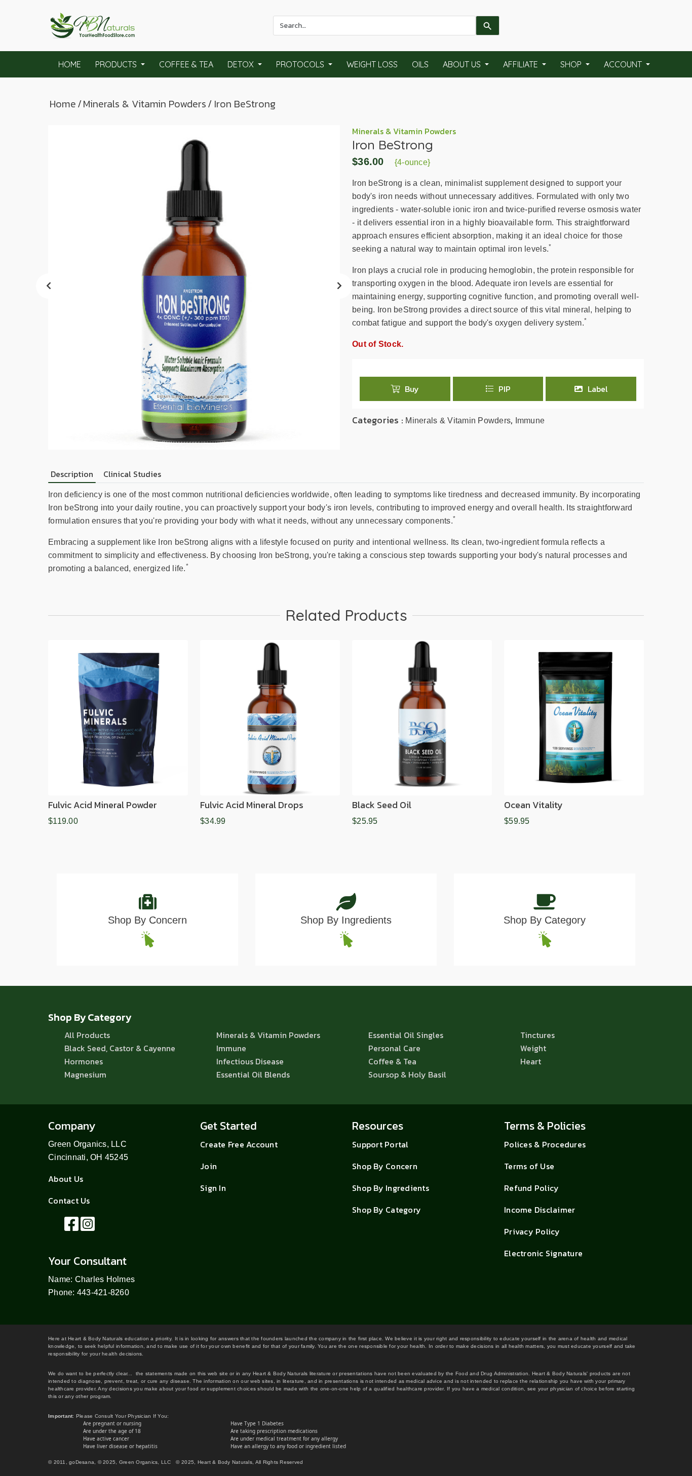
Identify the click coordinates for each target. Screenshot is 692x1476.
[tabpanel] (346, 531)
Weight (533, 1048)
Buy (412, 389)
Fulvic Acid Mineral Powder (102, 805)
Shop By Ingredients (346, 920)
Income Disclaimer (539, 1210)
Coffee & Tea (186, 64)
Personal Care (394, 1048)
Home (69, 64)
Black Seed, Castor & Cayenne (119, 1048)
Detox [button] (241, 64)
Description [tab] (72, 474)
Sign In (213, 1188)
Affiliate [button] (521, 64)
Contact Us (69, 1200)
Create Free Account (239, 1144)
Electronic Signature (543, 1253)
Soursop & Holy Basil (407, 1074)
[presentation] (48, 286)
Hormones (83, 1061)
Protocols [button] (301, 64)
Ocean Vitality (533, 805)
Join (208, 1166)
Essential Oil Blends (253, 1074)
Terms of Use (529, 1166)
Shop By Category (545, 920)
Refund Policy (531, 1188)
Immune (530, 420)
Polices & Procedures (545, 1144)
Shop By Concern (147, 920)
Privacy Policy (532, 1231)
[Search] (487, 25)
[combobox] (374, 25)
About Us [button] (463, 64)
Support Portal (380, 1144)
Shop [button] (572, 64)
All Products (87, 1035)
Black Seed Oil (381, 805)
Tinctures (537, 1035)
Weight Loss (372, 64)
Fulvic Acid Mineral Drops (251, 805)
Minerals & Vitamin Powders (144, 104)
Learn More (118, 790)
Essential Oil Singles (405, 1035)
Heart (530, 1061)
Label (598, 389)
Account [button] (624, 64)
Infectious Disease (250, 1061)
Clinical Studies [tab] (132, 474)
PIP (504, 389)
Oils (420, 64)
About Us (65, 1179)
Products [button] (117, 64)
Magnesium (85, 1074)
